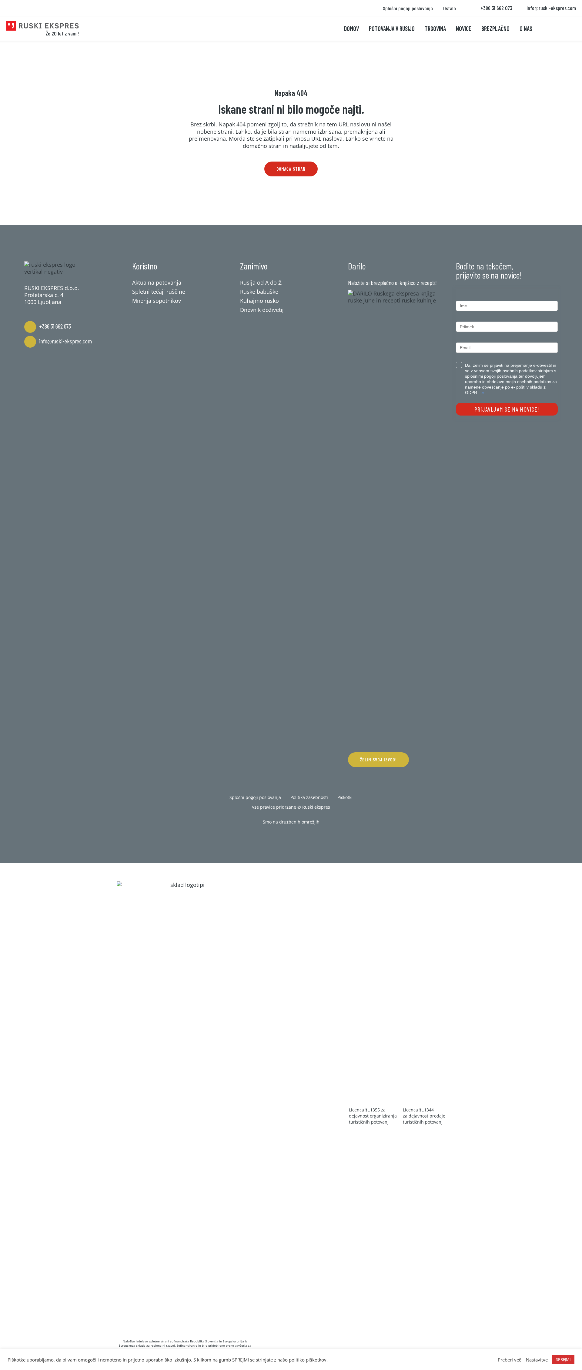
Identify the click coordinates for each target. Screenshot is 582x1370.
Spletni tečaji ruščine (158, 292)
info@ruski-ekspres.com (65, 341)
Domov (351, 28)
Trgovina (435, 28)
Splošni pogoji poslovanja (408, 8)
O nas (526, 28)
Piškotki (345, 797)
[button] (291, 169)
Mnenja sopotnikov (156, 301)
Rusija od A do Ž (261, 282)
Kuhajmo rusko (259, 301)
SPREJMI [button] (563, 1359)
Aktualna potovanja (156, 282)
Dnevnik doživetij (262, 310)
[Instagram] (291, 837)
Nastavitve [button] (537, 1359)
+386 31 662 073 (55, 326)
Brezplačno (495, 28)
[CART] (550, 28)
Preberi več (509, 1359)
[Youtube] (309, 837)
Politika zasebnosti (309, 797)
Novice (463, 28)
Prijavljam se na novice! (506, 409)
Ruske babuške (259, 292)
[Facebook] (272, 837)
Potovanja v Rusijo (392, 28)
